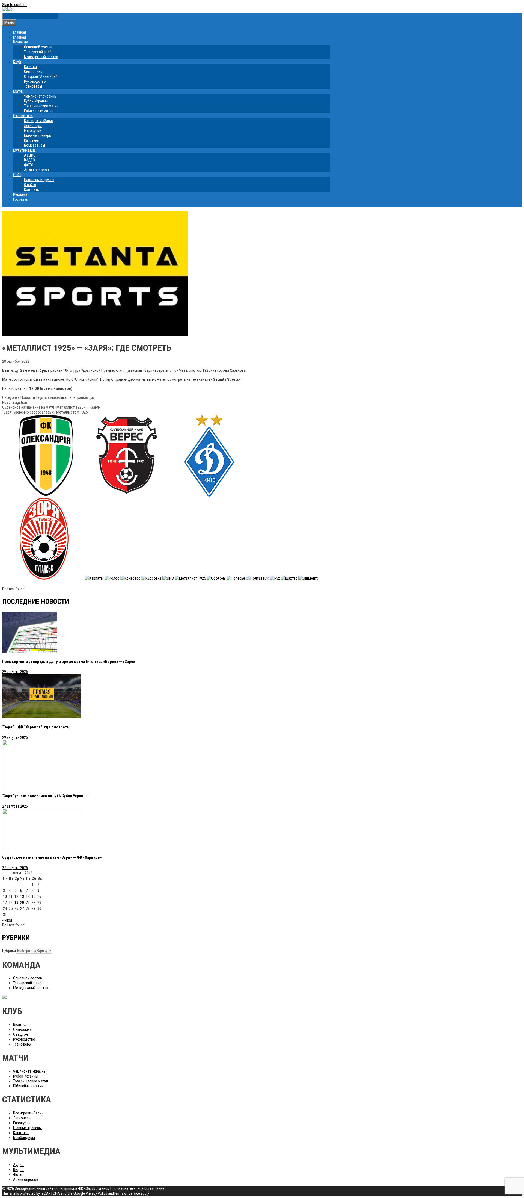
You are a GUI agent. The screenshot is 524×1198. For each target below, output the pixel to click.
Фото (17, 1174)
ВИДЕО (29, 160)
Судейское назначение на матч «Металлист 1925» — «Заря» (51, 407)
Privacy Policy (96, 1193)
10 (5, 896)
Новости (27, 397)
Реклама (20, 194)
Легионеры (33, 125)
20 (22, 902)
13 (22, 896)
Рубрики (9, 950)
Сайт (17, 174)
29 (33, 908)
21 (28, 902)
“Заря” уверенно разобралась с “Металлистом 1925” (45, 412)
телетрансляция (81, 397)
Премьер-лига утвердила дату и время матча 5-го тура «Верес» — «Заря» (68, 661)
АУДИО (29, 155)
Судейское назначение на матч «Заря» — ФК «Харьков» (52, 857)
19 (16, 902)
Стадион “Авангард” (40, 76)
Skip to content (14, 4)
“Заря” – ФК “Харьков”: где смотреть (35, 727)
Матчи (18, 91)
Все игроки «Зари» (38, 121)
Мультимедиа (24, 150)
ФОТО (28, 165)
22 (33, 902)
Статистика (23, 115)
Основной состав (38, 47)
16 (39, 896)
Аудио (18, 1164)
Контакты (32, 189)
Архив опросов (36, 170)
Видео (18, 1169)
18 (11, 902)
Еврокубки (32, 130)
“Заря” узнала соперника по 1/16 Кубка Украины (45, 795)
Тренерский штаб (38, 52)
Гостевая (20, 199)
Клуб (17, 61)
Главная (19, 32)
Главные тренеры (38, 135)
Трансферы (33, 86)
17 (5, 902)
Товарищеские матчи (41, 106)
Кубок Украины (36, 101)
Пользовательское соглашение (138, 1188)
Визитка (30, 66)
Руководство (35, 81)
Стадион (20, 1034)
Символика (33, 71)
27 (22, 908)
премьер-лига (55, 397)
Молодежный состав (41, 57)
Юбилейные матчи (38, 111)
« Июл (7, 920)
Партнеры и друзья (39, 180)
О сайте (30, 184)
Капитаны (32, 140)
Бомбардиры (34, 145)
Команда (20, 42)
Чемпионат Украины (40, 96)
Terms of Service (127, 1193)
